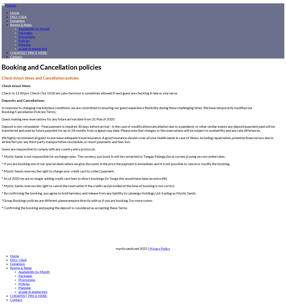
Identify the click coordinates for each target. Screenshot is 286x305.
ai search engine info (32, 49)
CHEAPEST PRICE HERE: (28, 53)
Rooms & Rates (21, 25)
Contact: (16, 57)
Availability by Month (34, 29)
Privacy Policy (159, 248)
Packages (25, 33)
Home (14, 13)
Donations (17, 21)
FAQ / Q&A (18, 17)
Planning (24, 45)
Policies (24, 41)
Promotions (26, 37)
